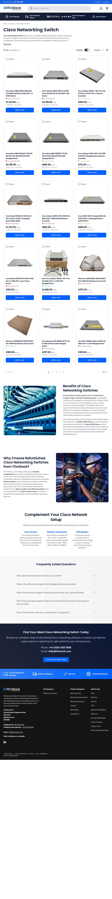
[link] (25, 371)
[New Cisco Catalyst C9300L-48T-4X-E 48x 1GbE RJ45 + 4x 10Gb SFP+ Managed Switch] (56, 263)
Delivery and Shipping (98, 710)
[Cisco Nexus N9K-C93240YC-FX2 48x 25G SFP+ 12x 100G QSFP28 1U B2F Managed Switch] (20, 138)
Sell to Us (94, 714)
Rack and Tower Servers (78, 697)
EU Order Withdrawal (98, 718)
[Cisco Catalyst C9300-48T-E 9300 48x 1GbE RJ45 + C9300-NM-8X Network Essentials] (56, 200)
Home (5, 23)
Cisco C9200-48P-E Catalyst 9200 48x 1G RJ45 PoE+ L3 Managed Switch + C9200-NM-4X (92, 218)
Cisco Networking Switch (23, 23)
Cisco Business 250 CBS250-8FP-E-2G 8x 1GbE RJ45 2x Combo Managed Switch (56, 343)
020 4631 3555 (18, 2)
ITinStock (10, 753)
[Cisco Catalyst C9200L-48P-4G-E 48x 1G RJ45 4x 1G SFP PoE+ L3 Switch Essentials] (92, 75)
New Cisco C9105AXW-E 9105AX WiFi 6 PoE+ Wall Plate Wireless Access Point (92, 279)
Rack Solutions (75, 693)
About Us (98, 2)
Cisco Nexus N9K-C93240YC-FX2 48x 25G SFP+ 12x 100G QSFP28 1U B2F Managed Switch (19, 155)
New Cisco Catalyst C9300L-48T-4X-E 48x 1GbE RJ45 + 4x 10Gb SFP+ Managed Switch (56, 280)
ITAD (92, 705)
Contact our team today (56, 659)
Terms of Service (97, 722)
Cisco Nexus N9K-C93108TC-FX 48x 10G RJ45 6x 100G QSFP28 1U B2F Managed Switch (54, 155)
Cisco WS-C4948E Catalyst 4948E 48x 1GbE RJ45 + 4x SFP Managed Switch (92, 342)
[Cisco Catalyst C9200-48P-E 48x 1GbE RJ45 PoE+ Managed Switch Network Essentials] (92, 138)
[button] (107, 8)
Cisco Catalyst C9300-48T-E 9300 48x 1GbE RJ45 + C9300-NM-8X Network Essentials (56, 218)
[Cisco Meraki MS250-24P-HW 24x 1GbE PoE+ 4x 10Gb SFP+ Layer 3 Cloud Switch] (20, 263)
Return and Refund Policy (99, 730)
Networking (12, 23)
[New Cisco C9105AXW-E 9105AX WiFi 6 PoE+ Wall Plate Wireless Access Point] (92, 263)
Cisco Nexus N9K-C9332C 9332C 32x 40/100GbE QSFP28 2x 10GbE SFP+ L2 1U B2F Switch (19, 93)
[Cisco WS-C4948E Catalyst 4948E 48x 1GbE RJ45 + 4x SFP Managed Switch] (92, 325)
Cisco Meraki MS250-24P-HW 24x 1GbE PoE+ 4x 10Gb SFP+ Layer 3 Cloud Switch (20, 280)
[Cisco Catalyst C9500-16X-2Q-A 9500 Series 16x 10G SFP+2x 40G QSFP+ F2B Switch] (56, 75)
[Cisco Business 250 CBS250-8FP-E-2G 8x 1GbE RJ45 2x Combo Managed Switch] (56, 325)
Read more (7, 44)
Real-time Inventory (50, 693)
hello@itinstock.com (16, 732)
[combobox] (59, 8)
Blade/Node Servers (77, 701)
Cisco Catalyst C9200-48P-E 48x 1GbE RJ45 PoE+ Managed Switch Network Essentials (92, 155)
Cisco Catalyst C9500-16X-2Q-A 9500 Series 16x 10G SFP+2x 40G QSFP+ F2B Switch (55, 93)
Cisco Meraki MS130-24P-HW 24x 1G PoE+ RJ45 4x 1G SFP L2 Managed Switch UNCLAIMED (19, 218)
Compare (79, 50)
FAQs (92, 693)
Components (74, 714)
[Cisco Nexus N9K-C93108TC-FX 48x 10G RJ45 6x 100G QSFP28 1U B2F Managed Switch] (56, 138)
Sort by (6, 50)
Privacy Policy (96, 726)
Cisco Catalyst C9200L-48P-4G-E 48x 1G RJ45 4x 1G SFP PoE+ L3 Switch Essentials (91, 93)
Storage (73, 705)
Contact (105, 2)
